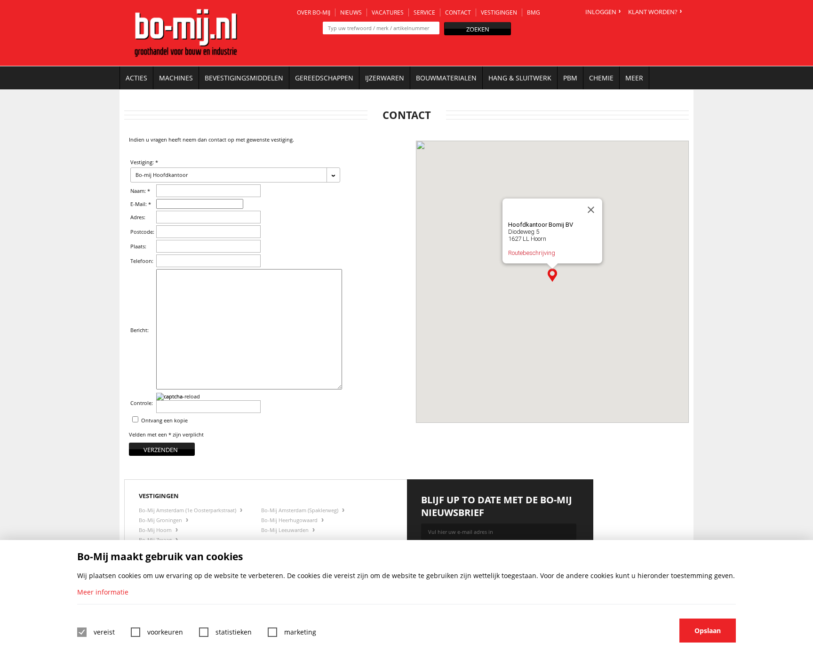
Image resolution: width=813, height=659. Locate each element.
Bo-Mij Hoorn (156, 529)
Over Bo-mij (313, 12)
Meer (634, 77)
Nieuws (351, 12)
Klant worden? (653, 12)
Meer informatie (102, 592)
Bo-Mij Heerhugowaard (290, 520)
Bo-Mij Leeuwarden (285, 529)
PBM (570, 77)
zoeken (477, 29)
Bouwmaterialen (446, 77)
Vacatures (388, 12)
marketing (300, 631)
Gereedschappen (324, 77)
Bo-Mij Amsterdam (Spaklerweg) (300, 510)
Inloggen (600, 12)
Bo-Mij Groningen (161, 520)
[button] (552, 275)
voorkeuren (165, 631)
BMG (533, 12)
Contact (458, 12)
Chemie (601, 77)
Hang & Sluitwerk (519, 77)
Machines (176, 77)
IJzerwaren (384, 77)
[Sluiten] (591, 209)
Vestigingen (499, 12)
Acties (136, 77)
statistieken (233, 631)
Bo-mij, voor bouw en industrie (186, 33)
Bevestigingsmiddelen (244, 77)
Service (424, 12)
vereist (104, 631)
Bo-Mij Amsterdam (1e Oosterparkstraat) (188, 510)
